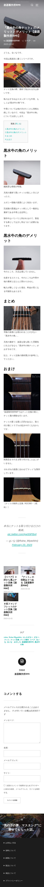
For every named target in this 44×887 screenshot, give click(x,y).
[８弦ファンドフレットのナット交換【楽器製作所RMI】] (11, 597)
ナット (7, 640)
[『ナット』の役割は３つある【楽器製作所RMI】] (28, 570)
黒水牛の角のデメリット (16, 132)
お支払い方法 (11, 843)
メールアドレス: (11, 760)
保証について (11, 873)
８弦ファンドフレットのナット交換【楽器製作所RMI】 (10, 609)
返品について (11, 865)
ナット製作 (24, 640)
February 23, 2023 (22, 545)
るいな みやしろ (14, 642)
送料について (11, 850)
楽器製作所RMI (12, 5)
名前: (6, 748)
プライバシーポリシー (14, 881)
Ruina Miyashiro (15, 637)
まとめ (8, 136)
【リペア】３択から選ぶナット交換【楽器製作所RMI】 (10, 583)
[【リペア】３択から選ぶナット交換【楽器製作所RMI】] (11, 570)
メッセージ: (9, 720)
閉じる (18, 124)
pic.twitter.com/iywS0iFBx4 (22, 534)
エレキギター (28, 637)
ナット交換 (15, 640)
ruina (6, 637)
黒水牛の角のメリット (15, 129)
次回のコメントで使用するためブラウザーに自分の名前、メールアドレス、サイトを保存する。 (22, 789)
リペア (28, 41)
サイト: (7, 773)
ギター (36, 637)
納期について (11, 858)
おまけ (8, 139)
